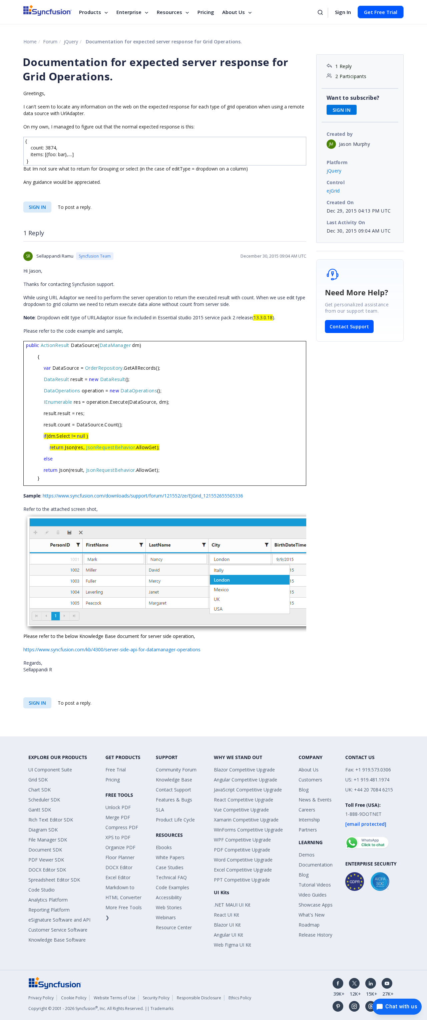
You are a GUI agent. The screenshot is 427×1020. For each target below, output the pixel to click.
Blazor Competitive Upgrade (244, 769)
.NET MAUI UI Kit (232, 905)
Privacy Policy (41, 998)
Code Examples (172, 887)
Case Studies (169, 867)
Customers (310, 779)
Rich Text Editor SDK (50, 819)
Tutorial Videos (315, 885)
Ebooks (164, 847)
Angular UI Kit (228, 935)
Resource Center (174, 927)
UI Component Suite (50, 769)
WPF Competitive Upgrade (242, 839)
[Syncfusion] (55, 982)
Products (90, 12)
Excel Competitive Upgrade (243, 870)
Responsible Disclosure (199, 998)
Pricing (205, 12)
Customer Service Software (57, 930)
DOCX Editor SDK (47, 870)
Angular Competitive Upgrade (245, 779)
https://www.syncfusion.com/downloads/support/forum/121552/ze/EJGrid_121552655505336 (143, 495)
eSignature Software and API (59, 920)
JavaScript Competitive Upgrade (248, 789)
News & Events (315, 799)
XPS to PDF (117, 837)
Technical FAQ (171, 877)
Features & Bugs (174, 799)
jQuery (71, 41)
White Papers (170, 857)
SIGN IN (37, 207)
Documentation (316, 865)
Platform (337, 162)
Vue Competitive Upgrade (241, 809)
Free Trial (115, 769)
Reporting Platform (49, 910)
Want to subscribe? (353, 97)
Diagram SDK (43, 829)
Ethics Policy (240, 998)
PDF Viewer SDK (46, 860)
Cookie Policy (73, 998)
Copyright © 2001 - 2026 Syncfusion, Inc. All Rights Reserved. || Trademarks (100, 1008)
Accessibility (168, 897)
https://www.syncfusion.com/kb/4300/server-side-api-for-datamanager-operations (111, 649)
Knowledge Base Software (57, 940)
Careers (307, 809)
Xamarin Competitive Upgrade (246, 819)
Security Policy (156, 998)
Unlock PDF (118, 807)
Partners (308, 829)
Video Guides (313, 895)
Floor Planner (119, 857)
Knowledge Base (174, 779)
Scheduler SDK (44, 799)
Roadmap (309, 925)
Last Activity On (346, 222)
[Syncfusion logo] (47, 10)
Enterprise (128, 12)
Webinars (166, 917)
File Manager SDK (47, 839)
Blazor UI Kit (227, 925)
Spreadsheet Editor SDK (54, 880)
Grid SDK (38, 779)
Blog (304, 789)
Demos (307, 855)
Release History (315, 935)
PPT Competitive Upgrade (242, 880)
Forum (50, 41)
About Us (233, 12)
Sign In (343, 12)
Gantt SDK (39, 809)
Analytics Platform (48, 900)
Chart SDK (39, 789)
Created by (340, 134)
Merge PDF (117, 817)
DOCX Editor (118, 867)
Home (30, 41)
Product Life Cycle (175, 819)
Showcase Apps (316, 905)
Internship (309, 819)
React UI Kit (226, 915)
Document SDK (45, 849)
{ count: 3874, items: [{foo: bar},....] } (49, 151)
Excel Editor (117, 877)
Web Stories (169, 907)
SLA (160, 809)
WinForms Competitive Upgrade (248, 829)
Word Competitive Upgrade (243, 860)
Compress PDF (121, 827)
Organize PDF (120, 847)
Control (336, 182)
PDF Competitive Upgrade (242, 849)
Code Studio (41, 890)
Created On (340, 202)
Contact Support (349, 326)
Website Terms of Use (114, 998)
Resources (169, 12)
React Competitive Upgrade (243, 799)
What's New (312, 915)
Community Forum (176, 769)
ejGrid (333, 191)
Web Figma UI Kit (232, 945)
